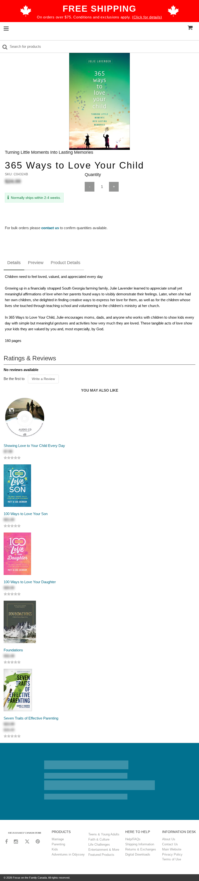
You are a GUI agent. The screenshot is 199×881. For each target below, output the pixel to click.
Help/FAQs (133, 839)
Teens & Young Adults (103, 834)
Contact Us (170, 844)
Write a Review (43, 379)
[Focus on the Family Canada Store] (24, 832)
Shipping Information (139, 844)
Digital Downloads (137, 854)
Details (14, 262)
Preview (35, 262)
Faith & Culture (98, 839)
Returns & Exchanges (140, 849)
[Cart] (190, 27)
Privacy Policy (172, 854)
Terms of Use (171, 859)
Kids (55, 849)
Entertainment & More (103, 849)
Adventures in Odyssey (68, 854)
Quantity (93, 174)
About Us (168, 839)
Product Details (65, 262)
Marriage (58, 839)
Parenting (58, 844)
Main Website (171, 849)
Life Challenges (99, 844)
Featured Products (101, 855)
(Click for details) (147, 17)
